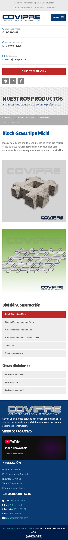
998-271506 (16, 505)
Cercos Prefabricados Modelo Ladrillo (22, 337)
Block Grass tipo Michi (15, 314)
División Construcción (15, 390)
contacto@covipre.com (16, 518)
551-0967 (20, 500)
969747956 (15, 513)
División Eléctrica (13, 382)
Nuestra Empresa (11, 469)
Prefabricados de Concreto (15, 474)
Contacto (39, 7)
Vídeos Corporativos (22, 7)
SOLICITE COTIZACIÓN (34, 71)
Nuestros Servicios (11, 479)
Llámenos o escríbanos (13, 488)
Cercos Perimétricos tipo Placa (19, 322)
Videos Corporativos (12, 483)
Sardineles (10, 345)
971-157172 (20, 509)
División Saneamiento (15, 374)
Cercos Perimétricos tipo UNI (18, 330)
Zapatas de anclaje (14, 353)
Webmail (51, 7)
